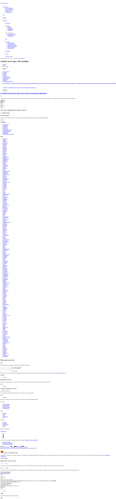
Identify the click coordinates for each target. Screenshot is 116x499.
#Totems (4, 320)
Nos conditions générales (5, 473)
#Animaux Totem (6, 171)
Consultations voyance (12, 34)
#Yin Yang (5, 176)
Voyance (4, 74)
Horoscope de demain (12, 45)
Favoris (5, 20)
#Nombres (5, 269)
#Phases (4, 347)
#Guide (4, 175)
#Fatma (105, 83)
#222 (4, 233)
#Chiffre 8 (5, 186)
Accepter (5, 458)
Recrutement (7, 51)
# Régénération (6, 304)
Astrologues (10, 30)
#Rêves (4, 191)
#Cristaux (5, 273)
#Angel (4, 221)
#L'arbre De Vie (6, 239)
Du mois (4, 425)
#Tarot (60, 83)
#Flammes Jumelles (6, 336)
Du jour (4, 422)
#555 (4, 305)
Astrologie (5, 72)
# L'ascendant (5, 333)
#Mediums (5, 207)
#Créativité (5, 287)
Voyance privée (9, 10)
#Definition (5, 307)
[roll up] (1, 489)
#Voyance (63, 83)
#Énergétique (5, 279)
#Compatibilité (77, 83)
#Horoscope (5, 83)
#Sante (4, 289)
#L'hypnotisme (6, 339)
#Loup (4, 346)
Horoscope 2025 (11, 48)
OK (1, 384)
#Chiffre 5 (5, 184)
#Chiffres (4, 257)
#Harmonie (5, 224)
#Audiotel (5, 234)
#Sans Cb (5, 253)
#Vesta (4, 251)
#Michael (4, 211)
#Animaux (5, 319)
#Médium (72, 83)
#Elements (5, 256)
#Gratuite (4, 212)
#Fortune (4, 317)
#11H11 (4, 302)
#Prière (4, 170)
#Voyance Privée (6, 342)
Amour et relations (6, 78)
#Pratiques (5, 231)
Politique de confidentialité (8, 443)
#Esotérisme (86, 83)
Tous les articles (6, 71)
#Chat (4, 326)
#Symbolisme (5, 276)
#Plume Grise (5, 327)
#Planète (4, 228)
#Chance (4, 345)
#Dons (4, 247)
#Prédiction (5, 266)
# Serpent (5, 301)
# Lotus (4, 316)
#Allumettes (5, 229)
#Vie (4, 246)
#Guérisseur (5, 240)
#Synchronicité (6, 178)
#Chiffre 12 (5, 223)
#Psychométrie (6, 290)
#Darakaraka (5, 255)
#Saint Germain (6, 241)
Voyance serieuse (11, 35)
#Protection (97, 83)
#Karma (4, 309)
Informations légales (7, 442)
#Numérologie (68, 83)
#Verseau (50, 83)
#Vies (4, 259)
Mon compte (7, 23)
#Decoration (5, 268)
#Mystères (5, 265)
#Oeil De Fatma (6, 174)
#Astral (4, 325)
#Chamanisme (5, 208)
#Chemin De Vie (6, 182)
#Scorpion (39, 83)
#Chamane (5, 242)
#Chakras (5, 189)
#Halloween (5, 353)
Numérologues (10, 29)
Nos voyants (5, 6)
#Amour (90, 83)
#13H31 (4, 314)
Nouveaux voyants (6, 407)
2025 (4, 426)
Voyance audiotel (9, 9)
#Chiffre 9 (5, 187)
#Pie (4, 344)
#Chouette (5, 318)
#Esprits (4, 252)
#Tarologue (57, 83)
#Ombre (4, 351)
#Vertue (4, 181)
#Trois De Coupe (6, 254)
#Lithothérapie (5, 274)
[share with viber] (3, 437)
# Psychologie (5, 261)
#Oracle (4, 205)
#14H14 (4, 297)
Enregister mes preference (5, 472)
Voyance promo (9, 12)
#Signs (4, 354)
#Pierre (4, 214)
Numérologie (5, 79)
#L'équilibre (5, 278)
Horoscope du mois (11, 47)
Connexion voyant (8, 56)
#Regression (5, 356)
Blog (6, 39)
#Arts (4, 264)
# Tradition (5, 322)
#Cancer (16, 83)
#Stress (4, 288)
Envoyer (2, 375)
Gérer (2, 458)
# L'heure (5, 294)
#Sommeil (5, 225)
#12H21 (4, 300)
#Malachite (5, 179)
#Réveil (4, 328)
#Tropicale (5, 263)
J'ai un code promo (4, 3)
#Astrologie (12, 83)
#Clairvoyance (5, 197)
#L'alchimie (5, 270)
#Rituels (4, 286)
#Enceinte (5, 332)
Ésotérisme (5, 80)
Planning (4, 17)
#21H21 (4, 296)
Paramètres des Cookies (7, 444)
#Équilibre (5, 177)
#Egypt (4, 230)
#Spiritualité (5, 172)
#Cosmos (4, 313)
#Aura (4, 192)
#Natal (4, 237)
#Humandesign (6, 355)
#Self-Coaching (6, 204)
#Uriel (113, 83)
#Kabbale (5, 352)
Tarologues (10, 28)
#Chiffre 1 (5, 183)
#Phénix (4, 303)
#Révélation (5, 250)
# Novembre (5, 341)
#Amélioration (5, 217)
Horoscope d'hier (11, 42)
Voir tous (2, 119)
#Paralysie (5, 291)
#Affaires (4, 343)
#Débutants (5, 244)
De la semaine (5, 424)
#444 (4, 312)
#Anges (4, 260)
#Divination (5, 262)
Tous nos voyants (6, 404)
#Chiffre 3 (5, 185)
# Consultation (5, 235)
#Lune (4, 188)
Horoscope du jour (11, 43)
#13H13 (4, 323)
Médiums (9, 26)
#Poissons (43, 83)
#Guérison (5, 200)
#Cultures (5, 306)
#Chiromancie (5, 272)
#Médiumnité (5, 275)
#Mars (4, 213)
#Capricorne (20, 83)
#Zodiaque (5, 226)
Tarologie (5, 73)
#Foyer (4, 218)
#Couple (4, 209)
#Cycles (4, 277)
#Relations (82, 83)
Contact (6, 53)
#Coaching (5, 203)
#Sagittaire (35, 83)
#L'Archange (5, 210)
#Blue (4, 227)
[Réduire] (36, 448)
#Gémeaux (28, 83)
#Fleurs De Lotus (6, 315)
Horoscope (7, 41)
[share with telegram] (3, 435)
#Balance (24, 83)
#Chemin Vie (5, 220)
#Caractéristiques (6, 249)
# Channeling (5, 331)
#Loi (4, 215)
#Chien (4, 330)
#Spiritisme (5, 173)
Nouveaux (8, 11)
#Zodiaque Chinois (6, 222)
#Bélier (9, 83)
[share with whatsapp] (3, 436)
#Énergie (4, 201)
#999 (4, 299)
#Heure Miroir (5, 216)
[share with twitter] (3, 434)
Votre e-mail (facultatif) (16, 368)
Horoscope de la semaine (12, 46)
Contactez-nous (3, 431)
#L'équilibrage (5, 284)
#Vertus (4, 238)
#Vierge (53, 83)
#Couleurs (5, 202)
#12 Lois (4, 310)
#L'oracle (4, 243)
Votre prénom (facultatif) (16, 367)
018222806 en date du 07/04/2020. (31, 440)
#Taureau (46, 83)
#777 (4, 321)
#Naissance (5, 295)
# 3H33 (4, 293)
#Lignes (4, 334)
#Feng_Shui (5, 195)
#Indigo (4, 248)
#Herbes (4, 281)
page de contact (58, 373)
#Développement (6, 194)
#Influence (5, 283)
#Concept (5, 338)
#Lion (31, 83)
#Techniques (5, 340)
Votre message (14, 371)
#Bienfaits (5, 198)
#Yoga (4, 196)
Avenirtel (4, 64)
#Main (4, 335)
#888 (4, 329)
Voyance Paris (10, 36)
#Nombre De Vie (6, 282)
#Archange (109, 83)
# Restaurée (5, 348)
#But (4, 236)
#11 (3, 190)
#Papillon (5, 292)
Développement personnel (8, 81)
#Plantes (4, 280)
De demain (5, 423)
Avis (4, 15)
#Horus (93, 83)
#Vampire (5, 349)
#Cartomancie (101, 83)
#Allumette (5, 308)
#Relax (4, 267)
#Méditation (5, 199)
